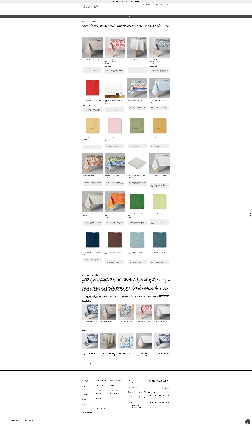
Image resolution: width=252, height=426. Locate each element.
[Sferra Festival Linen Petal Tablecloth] (115, 126)
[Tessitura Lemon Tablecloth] (115, 163)
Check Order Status (100, 385)
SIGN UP (165, 388)
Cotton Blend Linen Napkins (126, 351)
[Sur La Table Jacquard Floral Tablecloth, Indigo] (90, 312)
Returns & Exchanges (101, 390)
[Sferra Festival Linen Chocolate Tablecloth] (115, 240)
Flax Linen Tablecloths (164, 295)
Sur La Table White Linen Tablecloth (137, 59)
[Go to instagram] (152, 393)
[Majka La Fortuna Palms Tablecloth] (137, 163)
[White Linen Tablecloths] (144, 341)
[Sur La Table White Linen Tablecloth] (137, 47)
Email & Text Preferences (102, 400)
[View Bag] (169, 4)
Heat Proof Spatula (86, 367)
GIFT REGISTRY (85, 391)
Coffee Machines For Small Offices (90, 368)
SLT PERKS (84, 389)
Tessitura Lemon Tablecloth (112, 175)
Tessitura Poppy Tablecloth (89, 175)
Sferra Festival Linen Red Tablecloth (92, 100)
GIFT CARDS (84, 394)
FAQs (97, 403)
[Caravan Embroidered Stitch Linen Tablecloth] (115, 88)
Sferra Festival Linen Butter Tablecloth (90, 138)
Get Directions (131, 407)
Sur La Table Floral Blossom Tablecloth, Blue (157, 60)
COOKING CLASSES (86, 384)
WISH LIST (84, 396)
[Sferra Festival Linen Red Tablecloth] (92, 88)
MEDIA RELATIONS (114, 390)
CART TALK (84, 407)
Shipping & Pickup (100, 388)
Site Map (31, 420)
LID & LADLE (84, 409)
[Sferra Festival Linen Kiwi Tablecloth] (159, 201)
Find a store (130, 402)
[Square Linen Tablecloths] (90, 341)
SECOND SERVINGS (86, 414)
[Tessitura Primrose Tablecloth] (137, 88)
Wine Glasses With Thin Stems (136, 367)
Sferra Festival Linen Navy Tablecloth (92, 252)
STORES (83, 386)
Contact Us (99, 382)
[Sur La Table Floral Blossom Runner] (126, 312)
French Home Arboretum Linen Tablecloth (158, 176)
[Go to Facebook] (149, 393)
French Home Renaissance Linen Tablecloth (113, 214)
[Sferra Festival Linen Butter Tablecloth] (92, 126)
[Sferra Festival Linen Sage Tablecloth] (137, 126)
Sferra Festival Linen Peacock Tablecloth (157, 253)
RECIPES (84, 399)
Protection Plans (100, 395)
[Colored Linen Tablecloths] (162, 341)
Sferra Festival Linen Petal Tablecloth (114, 138)
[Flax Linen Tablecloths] (108, 341)
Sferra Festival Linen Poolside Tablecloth (135, 253)
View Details (139, 407)
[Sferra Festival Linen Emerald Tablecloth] (137, 201)
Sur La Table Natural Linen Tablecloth (92, 59)
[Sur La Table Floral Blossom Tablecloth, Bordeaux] (115, 47)
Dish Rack (125, 367)
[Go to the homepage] (89, 5)
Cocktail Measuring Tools (164, 367)
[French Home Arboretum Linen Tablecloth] (159, 163)
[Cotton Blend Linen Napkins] (126, 341)
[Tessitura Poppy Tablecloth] (92, 163)
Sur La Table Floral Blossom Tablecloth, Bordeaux (112, 60)
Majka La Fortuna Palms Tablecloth (136, 175)
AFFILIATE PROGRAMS (114, 393)
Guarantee (98, 393)
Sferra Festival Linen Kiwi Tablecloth (159, 213)
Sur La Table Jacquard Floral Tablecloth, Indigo (90, 322)
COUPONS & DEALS (114, 395)
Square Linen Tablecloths (89, 351)
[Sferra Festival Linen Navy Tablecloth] (92, 240)
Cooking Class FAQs (100, 406)
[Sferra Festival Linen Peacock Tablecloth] (159, 240)
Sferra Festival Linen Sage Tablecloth (137, 138)
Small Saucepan (103, 368)
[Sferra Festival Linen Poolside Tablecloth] (137, 240)
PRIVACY (112, 388)
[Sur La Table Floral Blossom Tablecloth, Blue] (159, 47)
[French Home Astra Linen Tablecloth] (159, 88)
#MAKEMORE (113, 398)
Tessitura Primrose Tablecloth (135, 100)
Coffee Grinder (117, 367)
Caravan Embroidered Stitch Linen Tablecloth (114, 101)
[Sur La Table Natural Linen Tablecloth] (92, 47)
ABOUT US (112, 382)
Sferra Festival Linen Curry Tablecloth (159, 138)
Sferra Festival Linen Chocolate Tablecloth (113, 253)
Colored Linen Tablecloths (161, 351)
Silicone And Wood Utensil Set (115, 368)
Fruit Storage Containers (150, 367)
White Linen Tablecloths (142, 351)
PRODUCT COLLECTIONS (87, 412)
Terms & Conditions (100, 408)
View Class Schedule (133, 405)
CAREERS (112, 385)
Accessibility (99, 398)
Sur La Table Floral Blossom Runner (125, 322)
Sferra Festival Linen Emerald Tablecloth (135, 214)
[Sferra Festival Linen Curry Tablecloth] (159, 126)
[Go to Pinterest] (155, 393)
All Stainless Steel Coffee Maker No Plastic (103, 367)
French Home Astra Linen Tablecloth (159, 100)
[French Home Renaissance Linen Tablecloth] (115, 201)
